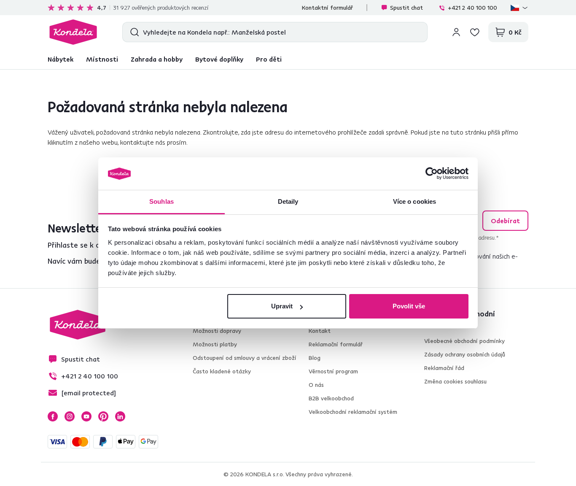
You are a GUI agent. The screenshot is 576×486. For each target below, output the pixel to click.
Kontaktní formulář (327, 7)
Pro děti (269, 59)
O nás (316, 385)
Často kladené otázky (222, 371)
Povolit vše (409, 306)
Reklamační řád (444, 368)
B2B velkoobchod (331, 398)
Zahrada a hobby (157, 59)
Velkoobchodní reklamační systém (353, 412)
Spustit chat (406, 7)
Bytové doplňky (219, 59)
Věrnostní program (333, 371)
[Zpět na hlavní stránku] (73, 32)
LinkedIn (120, 416)
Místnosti (102, 59)
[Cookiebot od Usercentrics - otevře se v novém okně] (431, 173)
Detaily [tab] (288, 201)
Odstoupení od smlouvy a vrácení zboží (244, 358)
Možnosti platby (215, 344)
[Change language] (519, 7)
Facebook (53, 416)
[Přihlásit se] (456, 32)
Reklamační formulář (336, 344)
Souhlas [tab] (161, 201)
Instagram (70, 416)
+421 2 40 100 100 (472, 7)
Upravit (282, 306)
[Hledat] (132, 32)
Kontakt (320, 331)
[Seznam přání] (475, 32)
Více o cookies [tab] (414, 201)
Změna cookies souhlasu (455, 381)
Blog (314, 358)
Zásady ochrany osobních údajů (464, 354)
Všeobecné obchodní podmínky (464, 341)
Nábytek (60, 59)
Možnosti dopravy (217, 331)
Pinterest (103, 416)
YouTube (86, 416)
